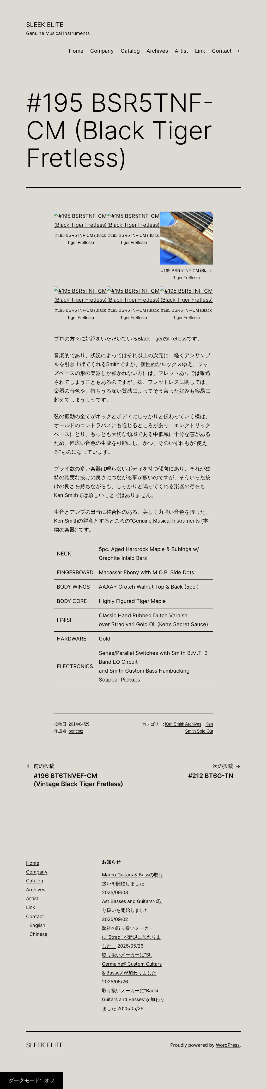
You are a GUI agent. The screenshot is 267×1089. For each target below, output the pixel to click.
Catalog (130, 51)
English (37, 925)
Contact (222, 51)
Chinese (38, 934)
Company (102, 51)
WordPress (228, 1045)
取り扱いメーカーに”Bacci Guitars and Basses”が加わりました (133, 999)
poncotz (76, 731)
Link (200, 51)
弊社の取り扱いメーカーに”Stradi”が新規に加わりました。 (131, 937)
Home (76, 51)
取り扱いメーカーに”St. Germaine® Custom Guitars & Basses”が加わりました (132, 963)
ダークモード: (26, 1080)
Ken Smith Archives (183, 724)
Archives (157, 51)
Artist (181, 51)
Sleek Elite (44, 24)
